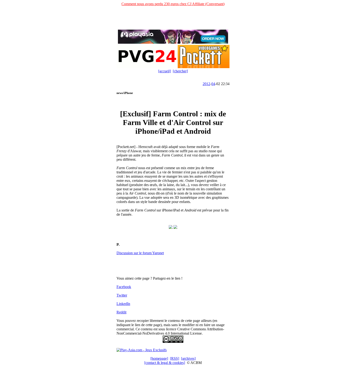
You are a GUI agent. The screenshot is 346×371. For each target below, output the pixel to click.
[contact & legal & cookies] (164, 363)
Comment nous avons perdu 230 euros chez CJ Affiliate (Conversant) (173, 4)
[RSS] (174, 358)
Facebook (124, 287)
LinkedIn (123, 304)
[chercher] (180, 71)
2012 (206, 84)
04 (213, 84)
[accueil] (164, 71)
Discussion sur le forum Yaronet (140, 253)
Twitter (122, 295)
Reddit (121, 312)
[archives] (188, 358)
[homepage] (159, 358)
